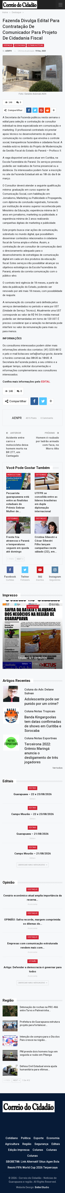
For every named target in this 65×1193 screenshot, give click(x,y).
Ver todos (57, 768)
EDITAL (45, 381)
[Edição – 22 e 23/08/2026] (32, 634)
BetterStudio (42, 1187)
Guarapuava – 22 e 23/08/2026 (33, 794)
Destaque (8, 45)
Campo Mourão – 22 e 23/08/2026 (32, 814)
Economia (20, 45)
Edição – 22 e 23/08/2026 (32, 657)
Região (26, 1144)
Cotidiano (41, 475)
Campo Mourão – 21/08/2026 (32, 853)
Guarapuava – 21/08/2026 (32, 833)
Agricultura (13, 475)
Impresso (32, 607)
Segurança (41, 1144)
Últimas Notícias (35, 45)
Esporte (39, 1138)
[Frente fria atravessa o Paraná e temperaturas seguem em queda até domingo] (18, 525)
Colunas (38, 1149)
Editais (32, 788)
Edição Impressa (18, 1149)
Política (26, 1138)
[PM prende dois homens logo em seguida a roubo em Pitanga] (10, 1055)
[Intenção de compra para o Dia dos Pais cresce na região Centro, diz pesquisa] (10, 1040)
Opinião (32, 961)
